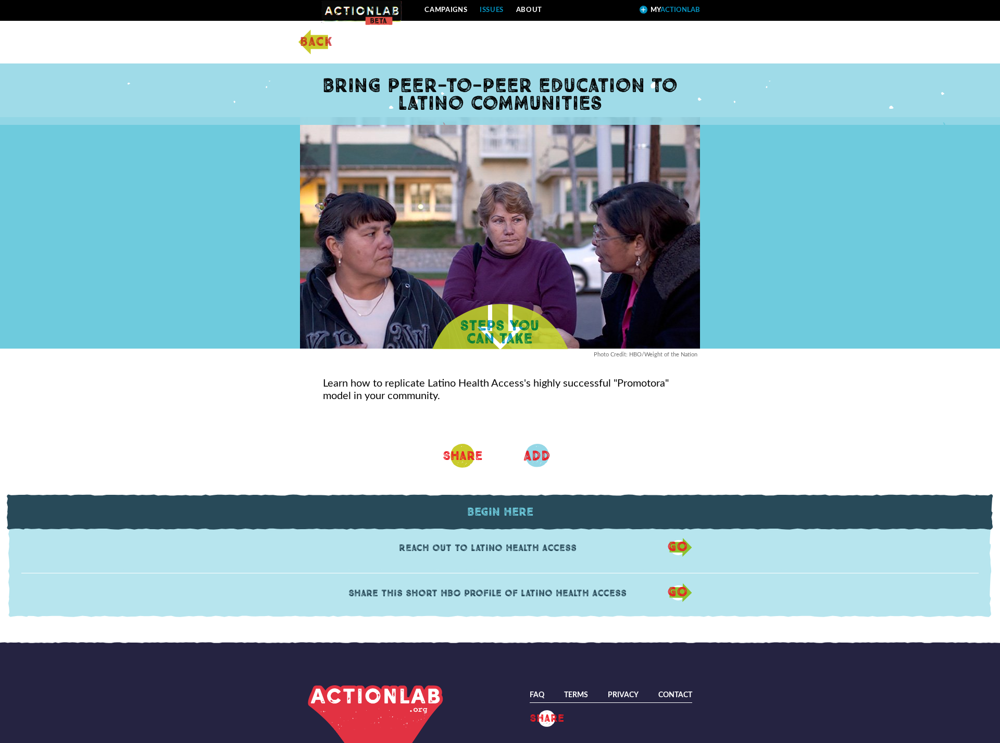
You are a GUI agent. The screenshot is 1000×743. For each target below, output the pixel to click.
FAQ (537, 695)
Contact (675, 695)
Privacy (623, 695)
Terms (576, 695)
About (529, 10)
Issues (492, 10)
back (316, 42)
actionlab (675, 10)
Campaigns (445, 10)
